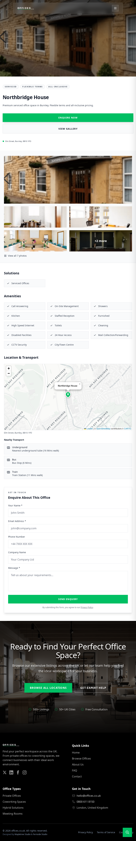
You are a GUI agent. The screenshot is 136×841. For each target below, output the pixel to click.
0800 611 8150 (85, 801)
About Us (78, 764)
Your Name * (15, 505)
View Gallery (67, 128)
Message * (14, 567)
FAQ (74, 770)
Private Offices (12, 796)
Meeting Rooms (13, 813)
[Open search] (127, 832)
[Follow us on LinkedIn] (11, 772)
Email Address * (17, 521)
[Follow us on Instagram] (25, 772)
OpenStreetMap (103, 428)
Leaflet (89, 428)
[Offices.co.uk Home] (25, 8)
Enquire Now (67, 117)
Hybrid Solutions (13, 807)
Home (76, 752)
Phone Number (16, 536)
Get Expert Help (93, 688)
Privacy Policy (87, 607)
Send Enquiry (68, 599)
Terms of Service (106, 832)
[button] (68, 394)
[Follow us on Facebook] (18, 772)
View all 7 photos (17, 255)
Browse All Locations (48, 688)
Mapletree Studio (23, 834)
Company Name (17, 552)
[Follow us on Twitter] (5, 772)
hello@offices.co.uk (89, 796)
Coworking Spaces (14, 801)
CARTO (127, 428)
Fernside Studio (40, 834)
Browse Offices (81, 758)
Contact (77, 776)
